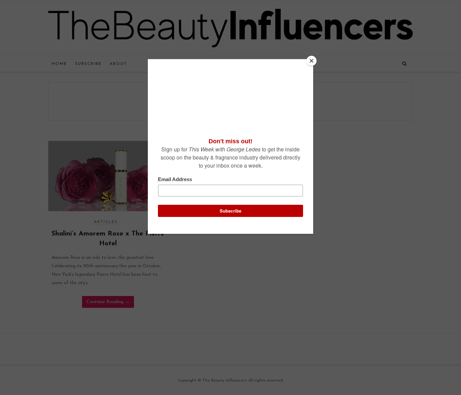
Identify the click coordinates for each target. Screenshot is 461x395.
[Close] (311, 61)
